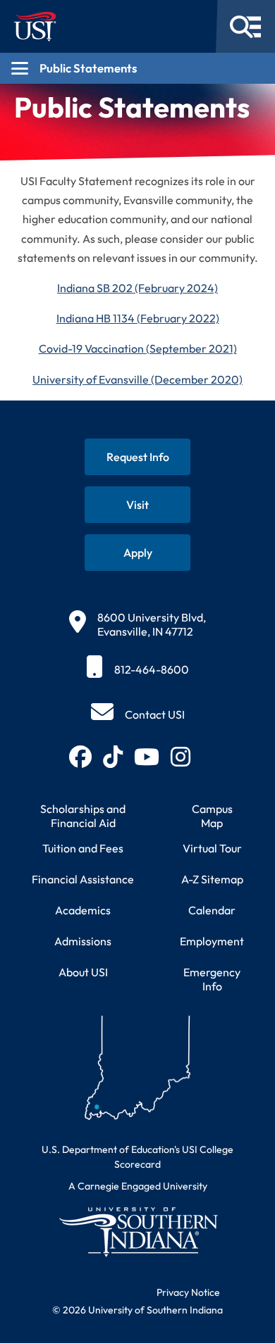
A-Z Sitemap (212, 879)
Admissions (82, 941)
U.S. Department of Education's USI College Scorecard (137, 1157)
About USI (83, 972)
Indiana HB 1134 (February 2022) (137, 318)
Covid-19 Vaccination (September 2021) (138, 348)
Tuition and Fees (82, 848)
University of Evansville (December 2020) (137, 379)
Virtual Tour (212, 848)
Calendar (212, 910)
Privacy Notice (188, 1292)
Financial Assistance (83, 879)
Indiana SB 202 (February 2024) (137, 288)
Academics (83, 910)
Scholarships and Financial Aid (83, 816)
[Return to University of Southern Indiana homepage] (137, 1231)
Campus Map (212, 816)
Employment (212, 941)
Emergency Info (211, 979)
